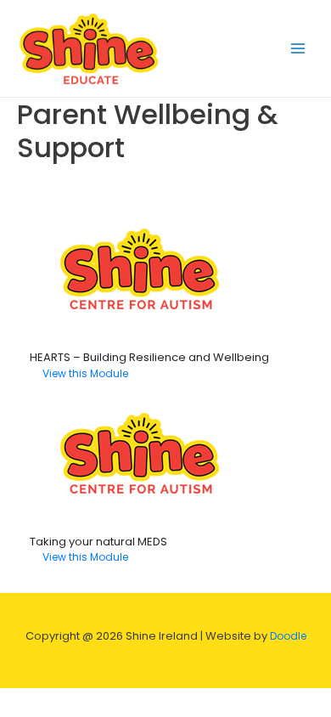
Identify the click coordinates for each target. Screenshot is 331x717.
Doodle (287, 640)
